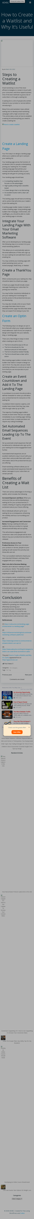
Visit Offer (17, 732)
